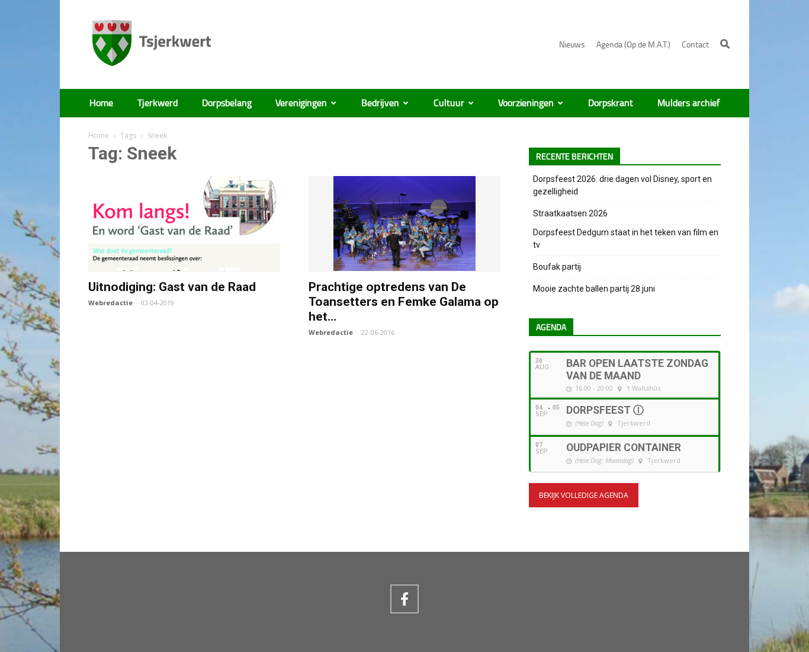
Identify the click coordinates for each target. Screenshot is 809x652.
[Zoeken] (725, 44)
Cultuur (449, 103)
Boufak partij (557, 266)
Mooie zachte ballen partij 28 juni (594, 288)
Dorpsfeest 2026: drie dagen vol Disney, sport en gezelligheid (622, 185)
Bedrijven (380, 103)
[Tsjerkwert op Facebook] (404, 599)
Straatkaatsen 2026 (570, 213)
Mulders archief (688, 103)
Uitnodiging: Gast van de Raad (172, 287)
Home (101, 103)
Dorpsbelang (227, 103)
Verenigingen (301, 103)
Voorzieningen (526, 103)
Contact (695, 45)
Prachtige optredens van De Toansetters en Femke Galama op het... (404, 302)
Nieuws (572, 45)
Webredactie (110, 302)
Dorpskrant (610, 103)
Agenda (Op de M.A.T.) (633, 45)
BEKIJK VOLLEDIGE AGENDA (583, 495)
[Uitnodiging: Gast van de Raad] (184, 265)
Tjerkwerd (157, 103)
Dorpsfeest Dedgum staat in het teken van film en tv (625, 239)
